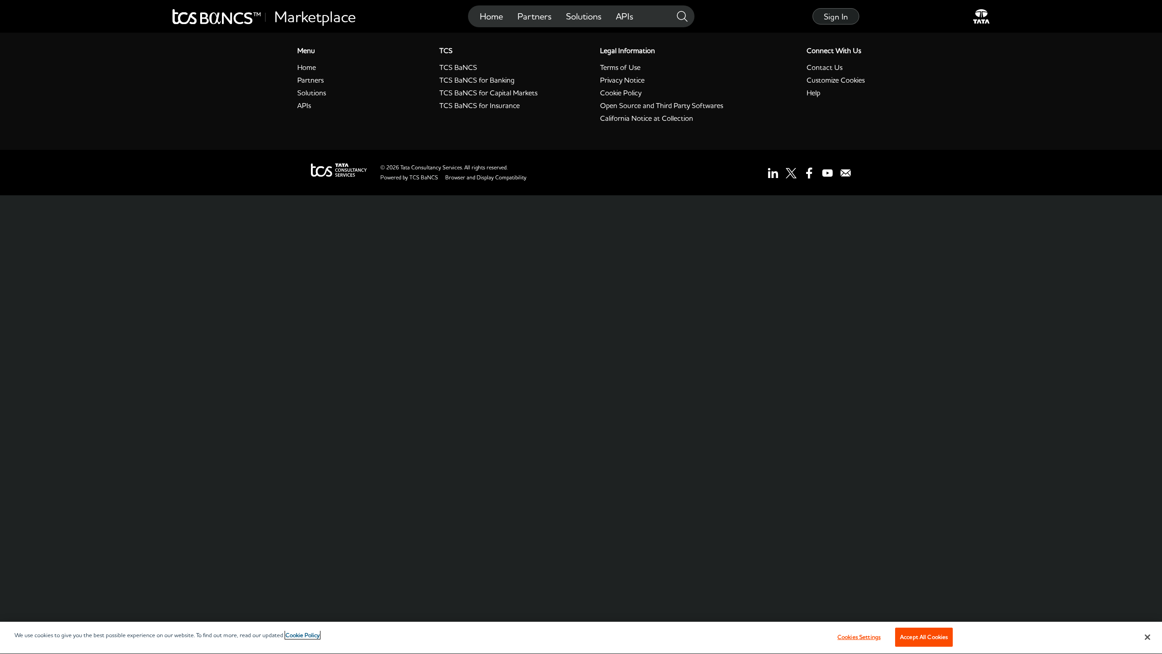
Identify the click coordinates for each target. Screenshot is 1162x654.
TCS (446, 50)
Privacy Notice (622, 79)
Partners (534, 16)
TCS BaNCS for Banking (477, 79)
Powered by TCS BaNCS (409, 177)
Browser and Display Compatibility (486, 177)
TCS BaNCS (458, 67)
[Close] (1147, 637)
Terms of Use (620, 67)
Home (491, 16)
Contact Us (824, 67)
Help (813, 92)
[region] (581, 638)
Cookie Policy (620, 92)
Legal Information (627, 50)
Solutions (583, 16)
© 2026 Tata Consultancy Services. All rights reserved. (443, 167)
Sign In (836, 16)
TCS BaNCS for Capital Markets (488, 92)
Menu (306, 50)
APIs (624, 16)
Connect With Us (834, 50)
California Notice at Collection (646, 118)
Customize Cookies (836, 79)
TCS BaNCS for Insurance (479, 105)
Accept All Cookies (924, 636)
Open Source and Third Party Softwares (661, 105)
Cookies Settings (859, 636)
